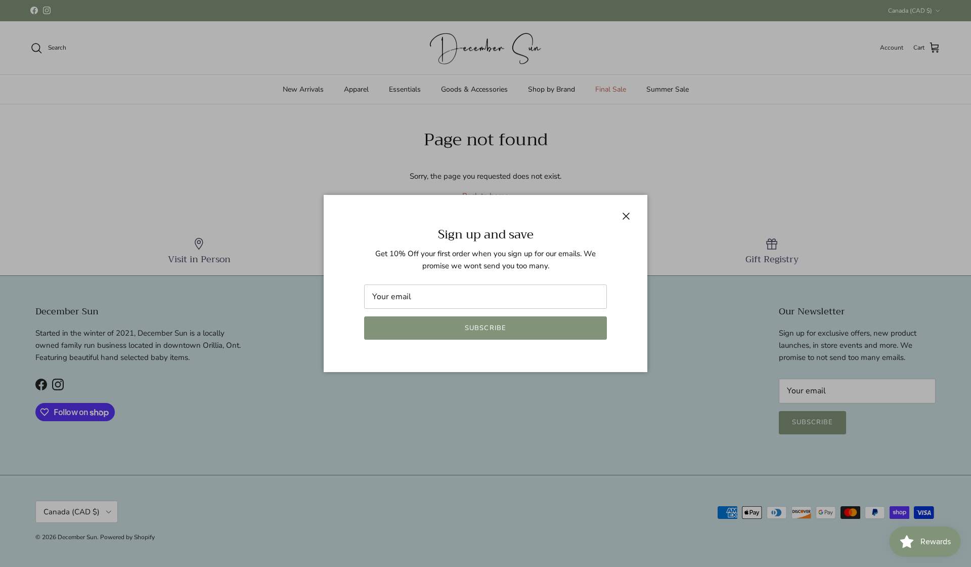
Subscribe (485, 328)
